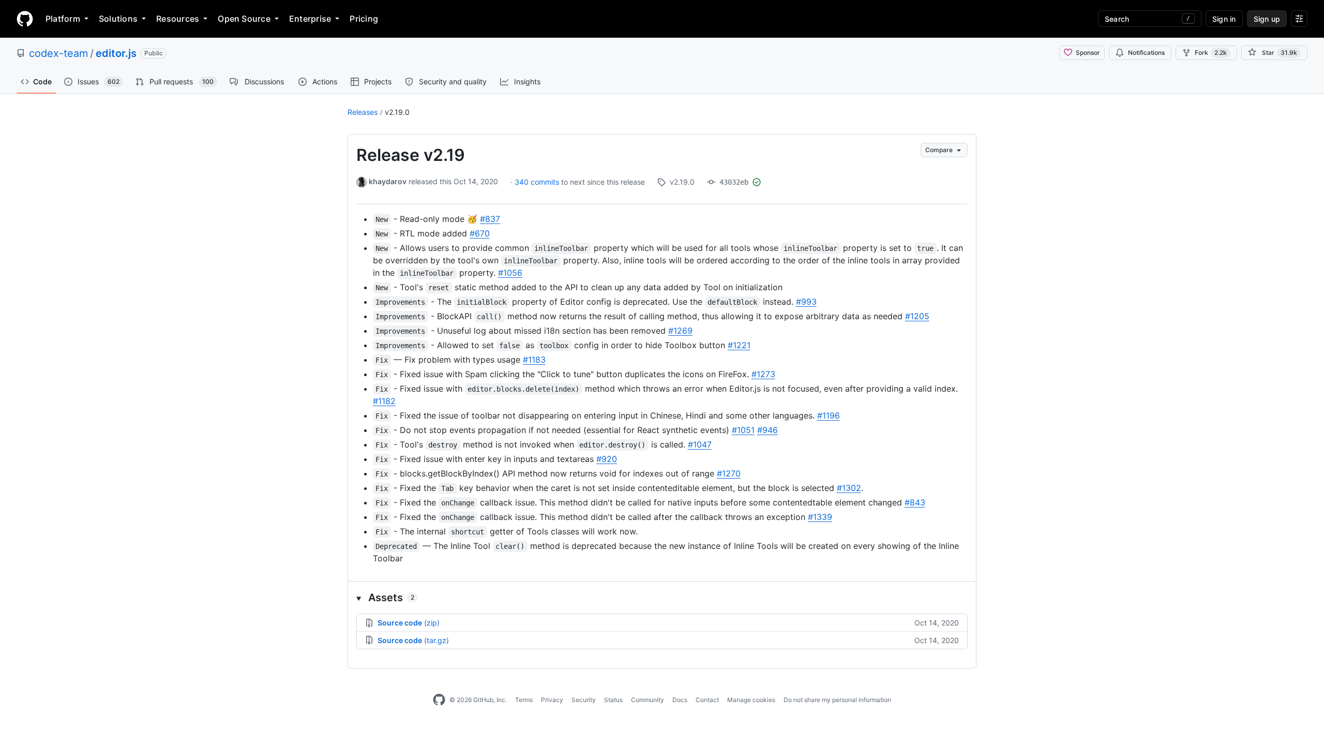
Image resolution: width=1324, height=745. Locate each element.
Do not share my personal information (837, 700)
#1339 (820, 517)
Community (647, 700)
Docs (679, 700)
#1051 (743, 430)
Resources (177, 18)
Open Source (244, 18)
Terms (524, 700)
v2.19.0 (397, 112)
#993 (806, 301)
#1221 (739, 345)
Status (613, 700)
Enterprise (310, 18)
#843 (915, 502)
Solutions (118, 18)
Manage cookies (751, 700)
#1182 (384, 401)
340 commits (538, 181)
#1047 (700, 444)
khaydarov (388, 181)
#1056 (510, 272)
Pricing (364, 18)
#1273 (763, 374)
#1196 (828, 415)
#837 (490, 219)
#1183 (534, 359)
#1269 (680, 330)
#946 (767, 430)
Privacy (552, 700)
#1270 (729, 473)
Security (583, 700)
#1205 (917, 316)
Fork (1211, 52)
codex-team (58, 53)
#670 (480, 233)
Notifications (1146, 52)
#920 (606, 459)
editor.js (116, 53)
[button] (662, 597)
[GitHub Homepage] (439, 700)
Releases (363, 112)
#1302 (849, 488)
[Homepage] (25, 18)
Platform (63, 18)
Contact (707, 700)
